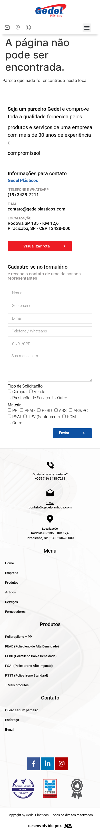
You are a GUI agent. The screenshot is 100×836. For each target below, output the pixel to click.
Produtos (11, 582)
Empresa (11, 573)
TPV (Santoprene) (44, 416)
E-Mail (50, 503)
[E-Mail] (50, 493)
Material (15, 405)
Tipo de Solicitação (25, 386)
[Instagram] (61, 763)
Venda (39, 391)
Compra (19, 391)
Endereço (12, 720)
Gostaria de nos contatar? (50, 474)
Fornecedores (15, 612)
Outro (62, 397)
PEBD (47, 410)
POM (71, 416)
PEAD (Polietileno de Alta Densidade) (32, 646)
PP (14, 410)
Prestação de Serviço (31, 397)
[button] (87, 27)
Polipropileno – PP (18, 637)
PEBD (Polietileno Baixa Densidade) (31, 656)
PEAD (30, 410)
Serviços (11, 602)
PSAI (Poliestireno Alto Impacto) (29, 666)
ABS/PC (81, 410)
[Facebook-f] (33, 763)
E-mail (9, 729)
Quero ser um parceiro (21, 710)
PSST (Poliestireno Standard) (26, 675)
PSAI (16, 416)
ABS (62, 410)
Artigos (10, 592)
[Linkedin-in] (47, 763)
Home (9, 563)
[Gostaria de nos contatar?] (50, 465)
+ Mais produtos (17, 685)
